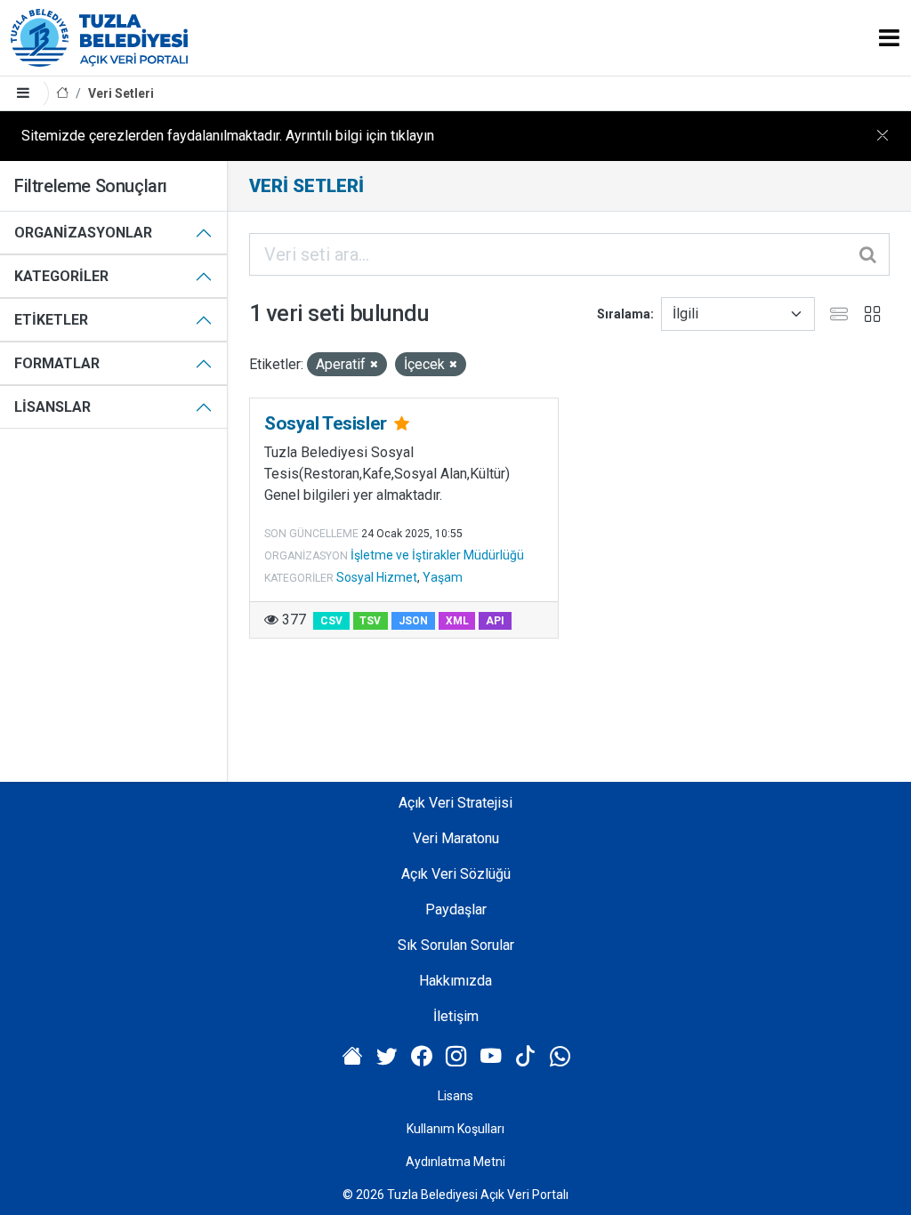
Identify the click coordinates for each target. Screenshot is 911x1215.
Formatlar (57, 363)
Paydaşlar (456, 909)
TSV (370, 621)
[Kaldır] (374, 365)
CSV (331, 621)
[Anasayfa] (62, 94)
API (495, 621)
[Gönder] (869, 254)
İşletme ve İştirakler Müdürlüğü (437, 555)
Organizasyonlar (83, 232)
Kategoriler (61, 276)
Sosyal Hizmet (376, 577)
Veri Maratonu (456, 838)
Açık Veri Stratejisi (455, 802)
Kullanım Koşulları (455, 1129)
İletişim (456, 1016)
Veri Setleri (121, 93)
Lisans (455, 1096)
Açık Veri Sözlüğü (456, 873)
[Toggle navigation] (889, 38)
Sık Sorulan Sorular (456, 945)
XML (457, 621)
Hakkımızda (455, 980)
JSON (413, 621)
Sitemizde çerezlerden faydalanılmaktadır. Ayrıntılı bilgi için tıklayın (227, 135)
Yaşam (443, 577)
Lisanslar (52, 406)
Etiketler (51, 319)
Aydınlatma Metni (455, 1162)
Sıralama (623, 314)
